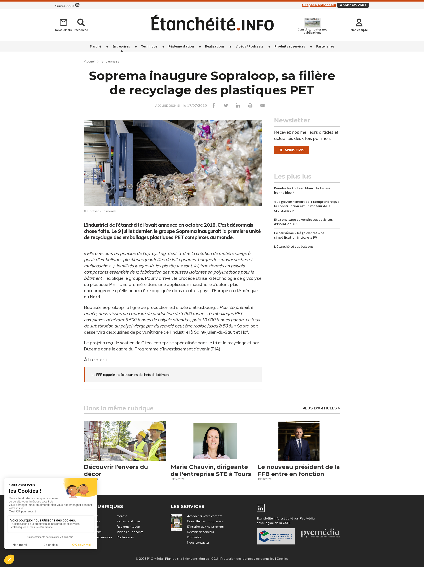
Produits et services (289, 46)
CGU (214, 559)
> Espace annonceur (319, 5)
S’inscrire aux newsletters (205, 527)
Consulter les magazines (205, 521)
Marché (95, 46)
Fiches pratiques (129, 521)
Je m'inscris (292, 150)
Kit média (194, 537)
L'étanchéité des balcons (293, 246)
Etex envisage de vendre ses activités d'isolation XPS (303, 221)
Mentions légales (197, 559)
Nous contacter (198, 542)
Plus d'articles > (321, 408)
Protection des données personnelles (247, 559)
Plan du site (173, 559)
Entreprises (121, 46)
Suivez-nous (65, 6)
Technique (149, 46)
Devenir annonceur (200, 532)
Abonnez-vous (353, 5)
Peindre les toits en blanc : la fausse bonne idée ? (302, 190)
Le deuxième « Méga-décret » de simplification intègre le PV (299, 235)
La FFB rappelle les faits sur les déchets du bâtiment (130, 374)
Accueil (89, 61)
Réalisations (214, 46)
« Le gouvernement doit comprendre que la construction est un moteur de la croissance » (306, 206)
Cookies (282, 559)
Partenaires (325, 46)
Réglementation (181, 46)
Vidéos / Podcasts (249, 46)
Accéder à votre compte (204, 516)
